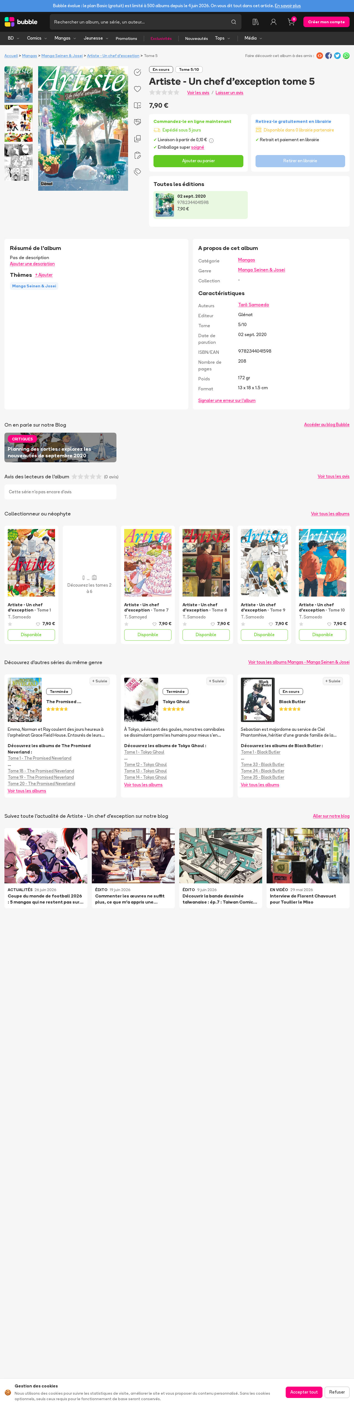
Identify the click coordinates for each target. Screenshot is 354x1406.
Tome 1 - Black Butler (260, 752)
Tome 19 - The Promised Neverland (41, 777)
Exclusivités (161, 38)
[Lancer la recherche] (233, 22)
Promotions (126, 38)
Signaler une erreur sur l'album (227, 400)
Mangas (63, 38)
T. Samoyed (135, 617)
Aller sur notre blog (331, 816)
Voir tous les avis (334, 476)
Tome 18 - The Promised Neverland (41, 770)
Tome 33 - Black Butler (262, 764)
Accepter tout (304, 1392)
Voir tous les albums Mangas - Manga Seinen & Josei (299, 662)
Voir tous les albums (330, 513)
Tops (220, 38)
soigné (197, 147)
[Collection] (255, 21)
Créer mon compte (326, 21)
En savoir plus (288, 5)
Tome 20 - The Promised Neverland (41, 783)
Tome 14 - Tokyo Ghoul (145, 777)
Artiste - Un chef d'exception (113, 55)
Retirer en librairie (300, 160)
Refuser (337, 1392)
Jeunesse (93, 38)
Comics (34, 38)
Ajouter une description (32, 263)
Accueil (11, 55)
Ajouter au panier (198, 160)
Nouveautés (196, 38)
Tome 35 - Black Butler (262, 777)
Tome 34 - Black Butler (262, 770)
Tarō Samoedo (253, 304)
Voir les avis (198, 92)
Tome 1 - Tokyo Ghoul (144, 752)
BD (11, 38)
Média (251, 38)
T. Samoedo (19, 617)
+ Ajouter (44, 274)
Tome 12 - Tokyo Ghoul (145, 764)
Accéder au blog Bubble (327, 424)
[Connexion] (273, 21)
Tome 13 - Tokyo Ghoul (145, 770)
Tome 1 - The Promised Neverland (39, 758)
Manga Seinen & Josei (62, 55)
